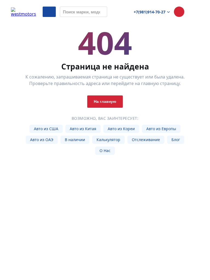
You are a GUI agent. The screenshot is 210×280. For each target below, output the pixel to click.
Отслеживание (146, 139)
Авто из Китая (83, 128)
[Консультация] (179, 12)
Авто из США (46, 128)
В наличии (75, 139)
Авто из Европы (161, 128)
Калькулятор (108, 139)
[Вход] (194, 12)
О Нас (105, 150)
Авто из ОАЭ (41, 139)
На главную (105, 101)
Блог (175, 139)
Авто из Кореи (121, 128)
